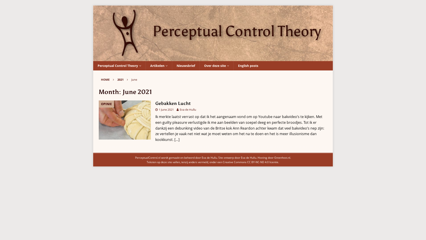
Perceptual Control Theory (118, 66)
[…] (176, 139)
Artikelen (157, 66)
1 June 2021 (166, 110)
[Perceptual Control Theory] (213, 58)
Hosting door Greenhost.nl (274, 158)
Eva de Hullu (188, 110)
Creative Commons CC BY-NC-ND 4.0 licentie (250, 162)
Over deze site (215, 66)
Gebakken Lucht (173, 103)
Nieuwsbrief (186, 66)
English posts (248, 66)
